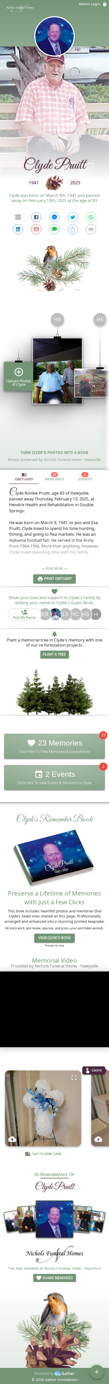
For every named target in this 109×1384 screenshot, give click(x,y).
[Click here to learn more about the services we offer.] (54, 1255)
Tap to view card (47, 1154)
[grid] (54, 389)
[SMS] (54, 229)
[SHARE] (73, 229)
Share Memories (57, 1278)
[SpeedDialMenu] (97, 1372)
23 (103, 735)
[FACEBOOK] (36, 217)
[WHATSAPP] (91, 217)
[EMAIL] (36, 229)
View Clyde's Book (54, 938)
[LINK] (91, 229)
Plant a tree (54, 654)
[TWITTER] (73, 217)
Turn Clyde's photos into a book (54, 453)
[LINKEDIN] (18, 229)
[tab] (24, 477)
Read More (54, 568)
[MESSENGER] (54, 217)
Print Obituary (57, 579)
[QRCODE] (18, 217)
